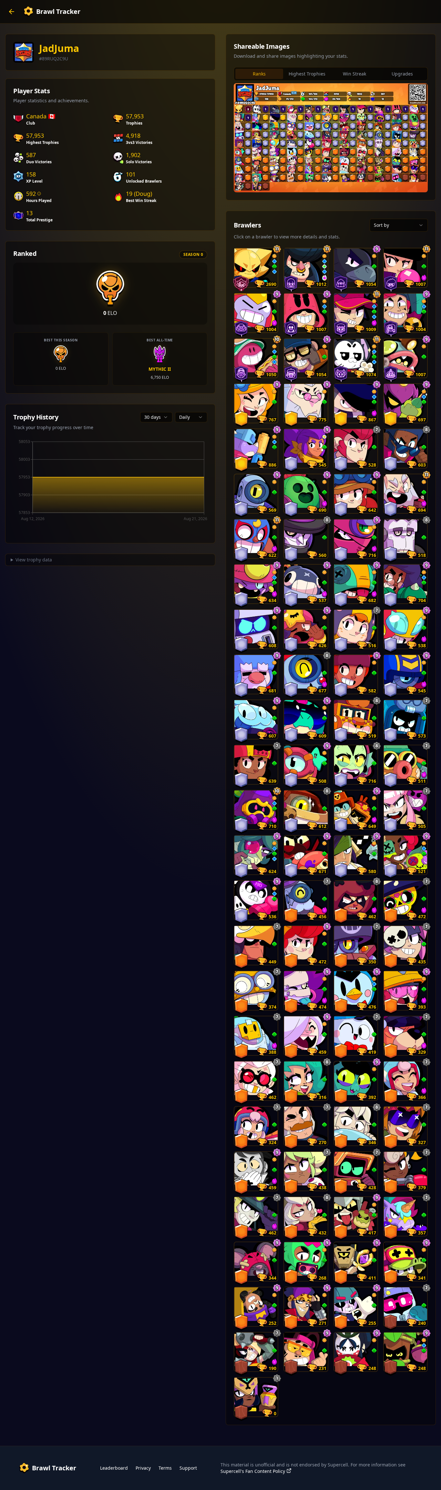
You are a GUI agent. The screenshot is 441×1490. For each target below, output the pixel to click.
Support (188, 1468)
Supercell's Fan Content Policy (253, 1471)
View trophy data (33, 560)
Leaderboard (114, 1468)
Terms (165, 1468)
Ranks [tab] (259, 74)
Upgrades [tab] (402, 74)
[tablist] (331, 74)
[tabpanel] (331, 137)
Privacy (143, 1468)
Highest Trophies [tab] (307, 74)
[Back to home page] (11, 11)
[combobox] (156, 417)
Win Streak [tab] (354, 74)
